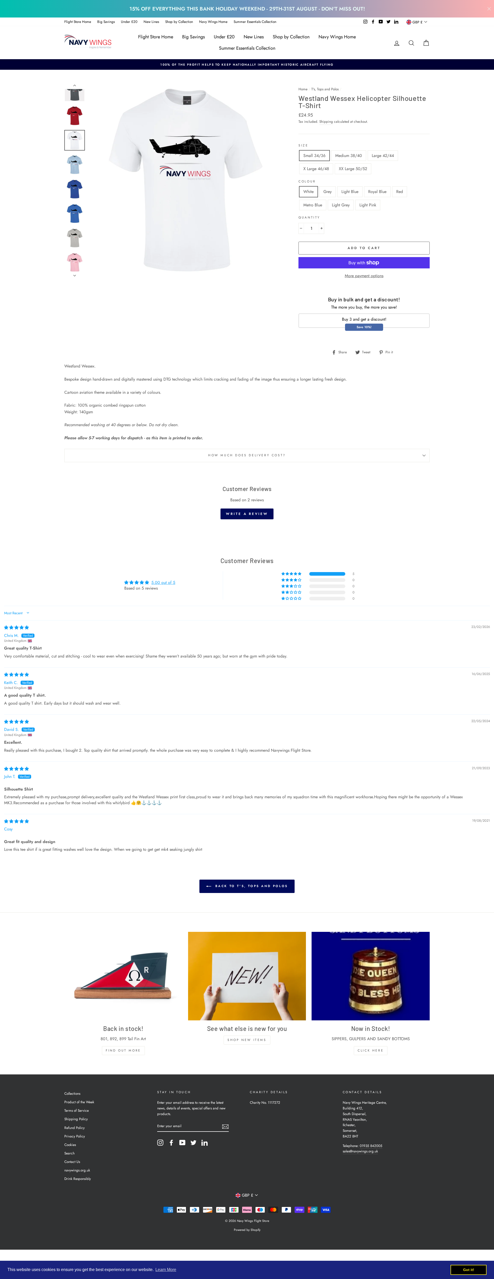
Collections (72, 1093)
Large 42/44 (383, 156)
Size (303, 145)
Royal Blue (377, 192)
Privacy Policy (74, 1136)
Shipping (326, 121)
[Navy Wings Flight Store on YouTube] (182, 1143)
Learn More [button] (165, 1269)
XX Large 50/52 (353, 169)
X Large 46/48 (316, 169)
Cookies (70, 1144)
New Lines (151, 21)
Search (69, 1153)
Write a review (247, 513)
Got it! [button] (468, 1270)
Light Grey (341, 205)
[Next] (74, 274)
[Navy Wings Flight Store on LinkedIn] (204, 1143)
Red (399, 192)
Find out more (123, 1050)
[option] (247, 64)
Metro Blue (312, 205)
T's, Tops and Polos (325, 89)
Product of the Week (79, 1102)
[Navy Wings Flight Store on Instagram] (160, 1143)
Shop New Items (246, 1040)
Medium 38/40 (348, 156)
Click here (371, 1050)
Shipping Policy (76, 1119)
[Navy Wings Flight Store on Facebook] (171, 1143)
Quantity (309, 217)
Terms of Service (76, 1110)
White (308, 192)
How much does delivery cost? (247, 455)
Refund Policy (74, 1127)
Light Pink (367, 205)
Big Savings (106, 21)
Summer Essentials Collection (255, 21)
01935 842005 (371, 1145)
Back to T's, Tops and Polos (250, 886)
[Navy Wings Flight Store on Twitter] (193, 1143)
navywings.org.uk (77, 1170)
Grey (327, 192)
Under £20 (129, 21)
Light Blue (349, 192)
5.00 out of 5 (163, 582)
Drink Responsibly (77, 1178)
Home (302, 89)
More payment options (364, 276)
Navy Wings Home (213, 21)
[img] (16, 627)
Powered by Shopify (247, 1230)
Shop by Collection (179, 21)
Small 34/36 (314, 156)
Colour (307, 181)
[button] (291, 574)
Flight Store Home (77, 21)
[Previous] (74, 86)
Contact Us (72, 1161)
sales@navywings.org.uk (360, 1151)
